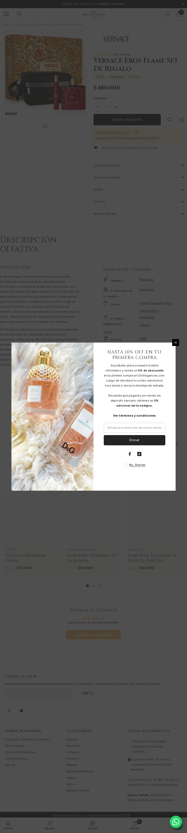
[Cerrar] (175, 342)
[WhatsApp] (176, 822)
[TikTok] (139, 454)
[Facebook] (130, 454)
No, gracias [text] (137, 465)
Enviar (135, 440)
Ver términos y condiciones (134, 415)
